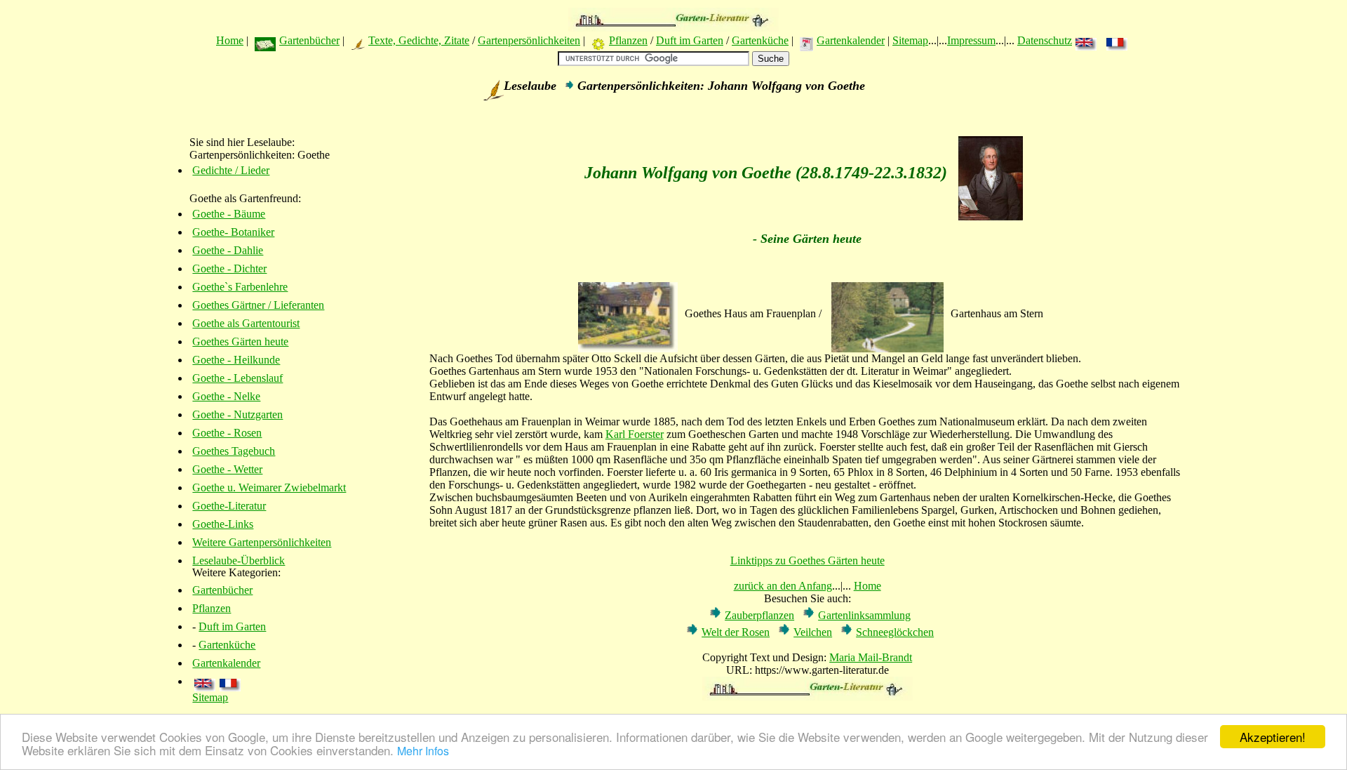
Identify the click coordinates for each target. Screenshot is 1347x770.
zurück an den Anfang (783, 586)
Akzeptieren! (1273, 736)
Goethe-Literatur (229, 506)
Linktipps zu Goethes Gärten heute (807, 560)
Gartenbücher (309, 40)
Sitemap (910, 40)
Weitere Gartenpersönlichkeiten (261, 542)
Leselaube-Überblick (238, 560)
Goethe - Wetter (227, 469)
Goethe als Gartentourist (246, 323)
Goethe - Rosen (227, 433)
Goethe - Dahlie (227, 250)
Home (229, 40)
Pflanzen (628, 40)
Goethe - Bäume (228, 214)
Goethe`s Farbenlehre (240, 287)
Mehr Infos (423, 751)
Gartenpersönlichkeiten (529, 40)
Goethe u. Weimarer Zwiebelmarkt (269, 487)
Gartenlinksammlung (864, 615)
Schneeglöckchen (895, 632)
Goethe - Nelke (226, 396)
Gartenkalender (851, 40)
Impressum (971, 40)
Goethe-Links (222, 524)
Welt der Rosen (736, 632)
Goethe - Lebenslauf (237, 378)
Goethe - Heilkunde (236, 360)
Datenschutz (1044, 40)
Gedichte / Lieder (230, 170)
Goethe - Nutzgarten (237, 414)
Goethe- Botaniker (233, 232)
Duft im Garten (689, 40)
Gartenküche (760, 40)
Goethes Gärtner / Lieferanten (258, 305)
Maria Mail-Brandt (870, 657)
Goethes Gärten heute (240, 341)
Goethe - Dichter (229, 268)
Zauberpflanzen (759, 615)
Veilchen (812, 632)
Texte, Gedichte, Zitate (418, 40)
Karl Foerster (634, 434)
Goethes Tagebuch (233, 451)
